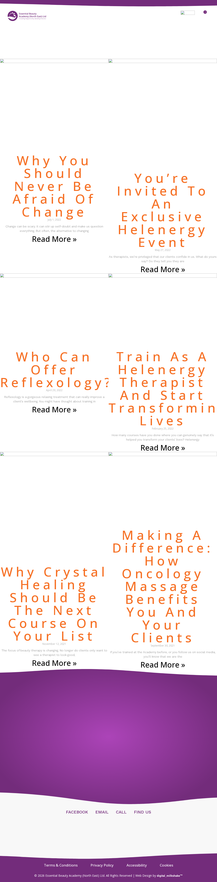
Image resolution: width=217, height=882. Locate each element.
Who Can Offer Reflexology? (56, 369)
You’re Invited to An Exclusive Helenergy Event (163, 210)
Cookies (166, 865)
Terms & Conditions (61, 865)
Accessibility (137, 865)
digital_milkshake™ (170, 875)
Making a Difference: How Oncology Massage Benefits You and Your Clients (162, 586)
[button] (108, 16)
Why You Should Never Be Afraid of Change (54, 185)
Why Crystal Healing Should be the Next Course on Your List (54, 603)
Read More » (54, 239)
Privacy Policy (102, 865)
